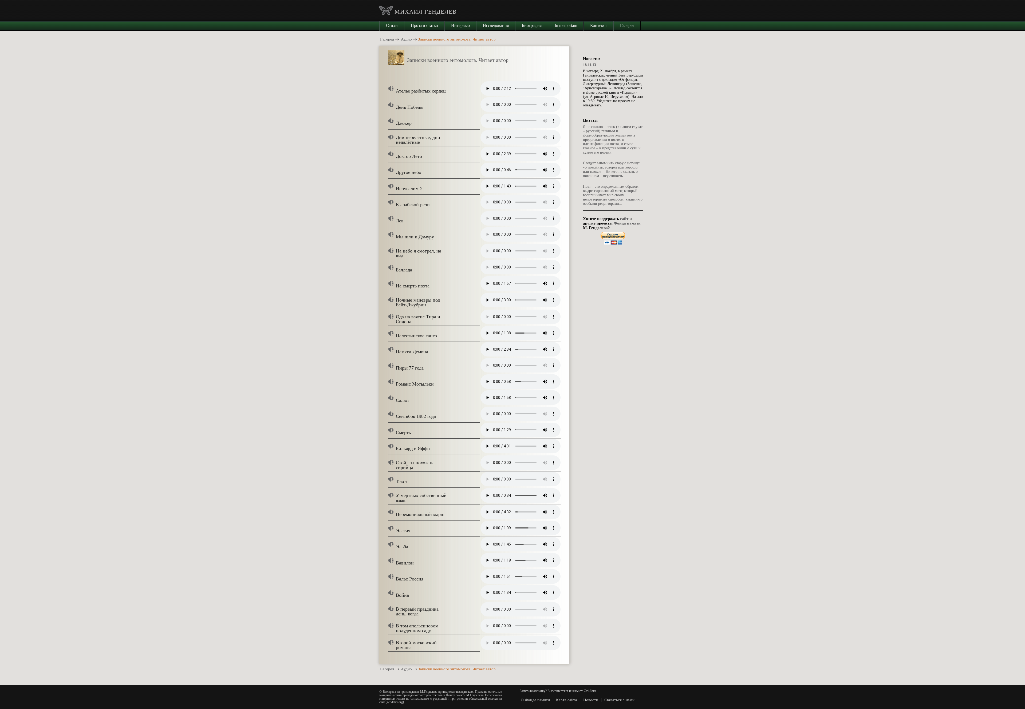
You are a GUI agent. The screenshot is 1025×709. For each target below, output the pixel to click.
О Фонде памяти (535, 700)
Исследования (496, 25)
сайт (624, 219)
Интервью (460, 25)
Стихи (392, 25)
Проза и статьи (424, 25)
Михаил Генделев (426, 11)
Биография (532, 25)
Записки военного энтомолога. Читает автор (457, 60)
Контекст (598, 25)
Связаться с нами (619, 700)
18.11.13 (589, 65)
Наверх (1013, 705)
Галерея (627, 25)
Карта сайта (566, 700)
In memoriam (566, 25)
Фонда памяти (627, 223)
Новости (590, 700)
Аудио (406, 39)
